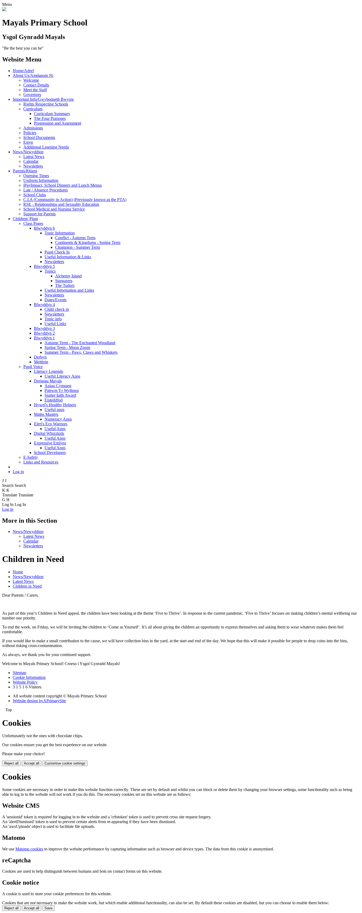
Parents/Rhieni (25, 171)
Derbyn (40, 357)
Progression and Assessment (57, 123)
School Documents (39, 137)
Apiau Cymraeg (58, 385)
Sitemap (19, 672)
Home (18, 572)
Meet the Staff (35, 90)
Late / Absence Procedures (45, 190)
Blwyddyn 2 (44, 333)
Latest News (33, 156)
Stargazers (63, 280)
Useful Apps (55, 428)
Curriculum (32, 109)
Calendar (30, 161)
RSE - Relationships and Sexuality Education (61, 204)
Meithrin (41, 362)
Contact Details (36, 85)
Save (48, 908)
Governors (32, 94)
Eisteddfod (54, 400)
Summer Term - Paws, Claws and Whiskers (81, 352)
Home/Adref (23, 70)
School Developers (50, 452)
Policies (29, 132)
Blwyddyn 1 (44, 338)
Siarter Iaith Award (60, 395)
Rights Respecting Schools (45, 104)
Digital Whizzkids (49, 433)
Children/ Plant (25, 218)
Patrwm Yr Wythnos (62, 390)
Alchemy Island (68, 276)
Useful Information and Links (69, 290)
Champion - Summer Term (77, 247)
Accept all (31, 763)
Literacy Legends (48, 371)
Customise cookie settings (65, 763)
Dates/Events (56, 300)
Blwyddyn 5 (44, 266)
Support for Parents (39, 214)
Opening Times (36, 175)
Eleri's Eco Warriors (50, 424)
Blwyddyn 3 (44, 328)
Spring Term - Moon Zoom (67, 347)
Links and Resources (40, 462)
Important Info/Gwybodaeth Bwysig (43, 99)
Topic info (53, 319)
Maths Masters (46, 414)
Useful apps (54, 409)
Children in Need (27, 586)
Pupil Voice (33, 366)
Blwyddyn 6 (44, 228)
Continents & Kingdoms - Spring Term (87, 242)
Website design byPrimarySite (39, 700)
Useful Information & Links (68, 257)
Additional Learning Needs (46, 147)
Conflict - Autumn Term (75, 237)
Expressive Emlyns (50, 443)
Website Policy (25, 682)
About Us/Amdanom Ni (33, 75)
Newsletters (33, 166)
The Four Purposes (50, 118)
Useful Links (55, 323)
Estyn (28, 142)
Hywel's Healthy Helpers (55, 405)
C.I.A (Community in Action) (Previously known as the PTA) (74, 199)
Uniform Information (40, 180)
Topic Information (60, 233)
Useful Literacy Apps (62, 376)
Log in (18, 471)
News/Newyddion (28, 152)
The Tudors (64, 285)
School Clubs (34, 195)
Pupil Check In (57, 252)
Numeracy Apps (58, 419)
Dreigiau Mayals (48, 381)
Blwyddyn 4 (44, 304)
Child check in (57, 309)
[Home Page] (4, 9)
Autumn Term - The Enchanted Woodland (80, 342)
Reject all (11, 763)
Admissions (33, 128)
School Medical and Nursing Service (54, 209)
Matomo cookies (29, 849)
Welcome (31, 80)
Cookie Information (29, 677)
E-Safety (30, 457)
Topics (50, 271)
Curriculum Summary (52, 113)
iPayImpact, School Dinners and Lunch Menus (62, 185)
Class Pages (33, 223)
